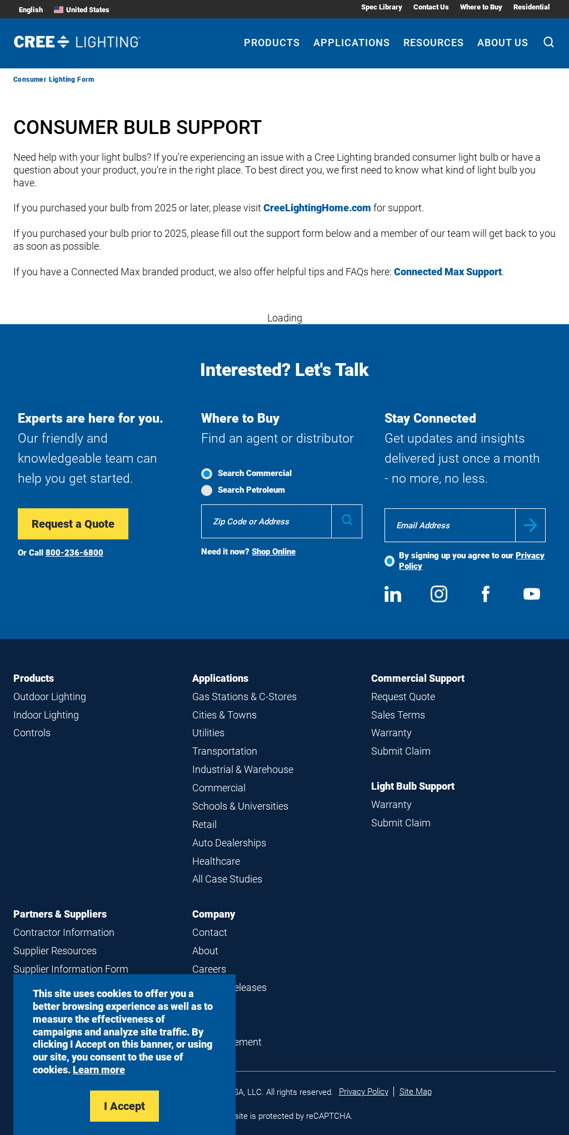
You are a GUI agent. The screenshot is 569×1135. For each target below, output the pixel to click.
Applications (351, 42)
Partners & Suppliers (60, 914)
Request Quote (403, 696)
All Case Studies (227, 879)
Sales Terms (398, 715)
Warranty (391, 733)
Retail (204, 824)
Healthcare (216, 861)
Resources (433, 42)
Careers (209, 969)
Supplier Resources (55, 950)
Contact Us (431, 7)
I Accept (124, 1106)
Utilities (208, 733)
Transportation (224, 751)
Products (272, 42)
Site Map (416, 1092)
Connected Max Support (448, 271)
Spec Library (381, 7)
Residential (531, 7)
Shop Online (274, 552)
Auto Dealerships (229, 843)
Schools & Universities (240, 806)
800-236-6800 (74, 553)
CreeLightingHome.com (317, 208)
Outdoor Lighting (49, 696)
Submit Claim (401, 751)
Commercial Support (418, 678)
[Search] (549, 43)
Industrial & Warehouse (242, 769)
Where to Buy (481, 7)
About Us (502, 42)
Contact (209, 932)
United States (87, 10)
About (205, 950)
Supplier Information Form (70, 969)
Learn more (99, 1069)
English (31, 10)
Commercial (219, 788)
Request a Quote (73, 524)
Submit (530, 525)
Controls (32, 733)
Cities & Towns (224, 715)
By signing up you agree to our (472, 561)
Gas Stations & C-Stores (244, 696)
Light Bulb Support (413, 786)
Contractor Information (63, 932)
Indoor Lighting (46, 715)
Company (213, 914)
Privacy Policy (363, 1092)
